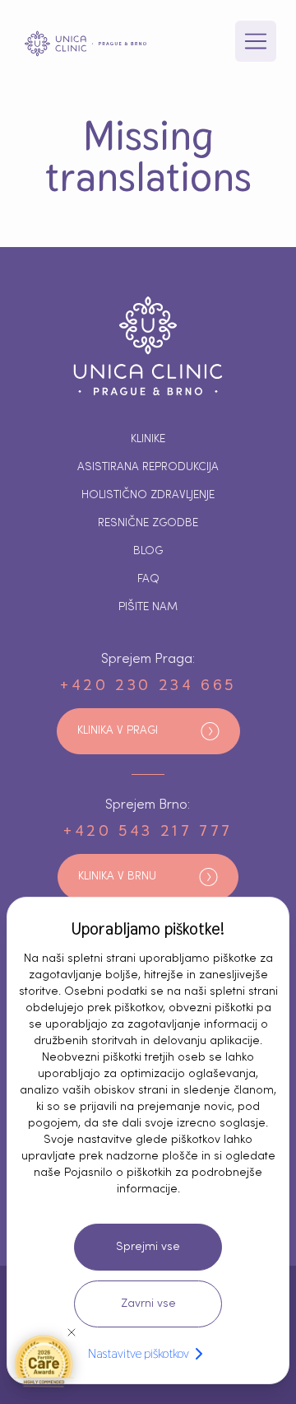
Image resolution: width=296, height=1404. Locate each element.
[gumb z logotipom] (85, 44)
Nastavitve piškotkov (138, 1353)
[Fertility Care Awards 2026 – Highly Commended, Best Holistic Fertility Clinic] (44, 1360)
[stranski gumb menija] (255, 41)
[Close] (71, 1332)
